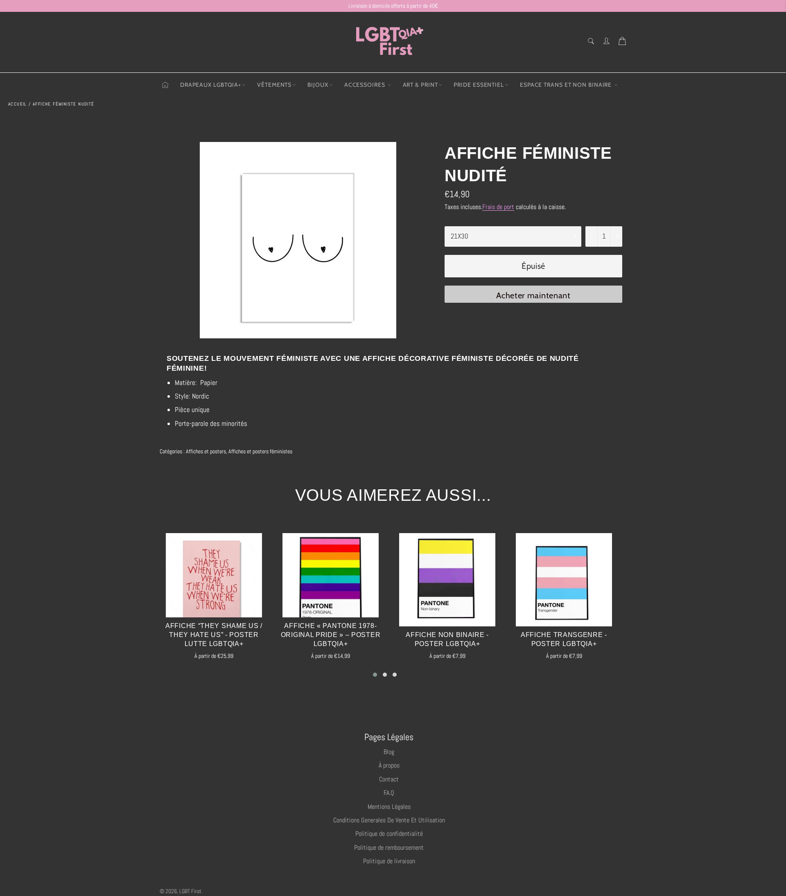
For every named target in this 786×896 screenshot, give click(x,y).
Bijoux (317, 84)
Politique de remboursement (389, 847)
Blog (389, 751)
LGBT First (190, 891)
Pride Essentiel (479, 84)
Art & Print (420, 84)
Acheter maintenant (533, 295)
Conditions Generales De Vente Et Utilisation (389, 820)
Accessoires (365, 84)
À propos (389, 765)
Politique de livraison (389, 861)
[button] (375, 675)
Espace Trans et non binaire (566, 84)
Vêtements (274, 84)
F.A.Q (389, 792)
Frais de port (498, 207)
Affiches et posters (206, 451)
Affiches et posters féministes (260, 451)
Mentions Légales (389, 806)
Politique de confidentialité (389, 833)
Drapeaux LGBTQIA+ (210, 84)
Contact (389, 779)
